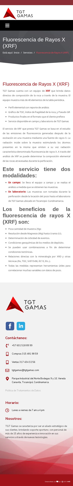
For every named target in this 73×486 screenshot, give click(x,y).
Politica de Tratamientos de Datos (23, 390)
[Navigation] (7, 27)
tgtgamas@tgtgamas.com (25, 370)
